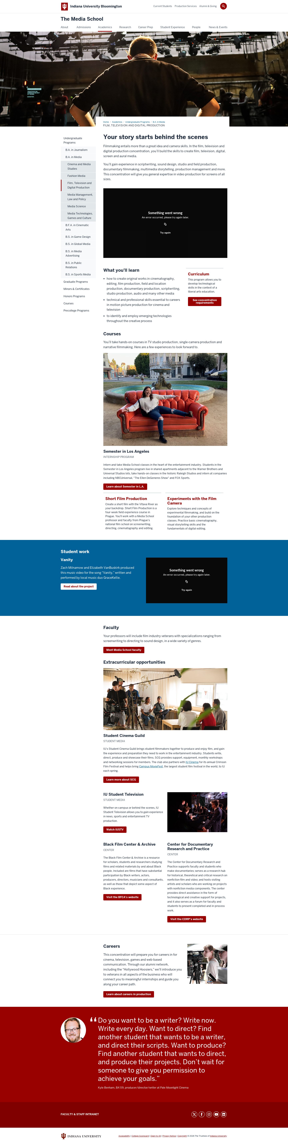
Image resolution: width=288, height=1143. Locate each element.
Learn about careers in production (128, 994)
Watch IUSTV (115, 829)
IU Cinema (192, 762)
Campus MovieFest (151, 766)
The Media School (82, 19)
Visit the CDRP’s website (186, 919)
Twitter (194, 1114)
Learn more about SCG (121, 779)
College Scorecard (140, 1136)
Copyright (182, 1136)
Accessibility (124, 1136)
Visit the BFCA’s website (122, 897)
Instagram (209, 1114)
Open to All (155, 1136)
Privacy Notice (169, 1136)
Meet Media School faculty (123, 650)
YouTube (216, 1114)
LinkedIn (224, 1114)
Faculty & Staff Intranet (80, 1114)
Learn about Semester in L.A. (125, 486)
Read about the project (79, 586)
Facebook (202, 1114)
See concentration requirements (205, 301)
